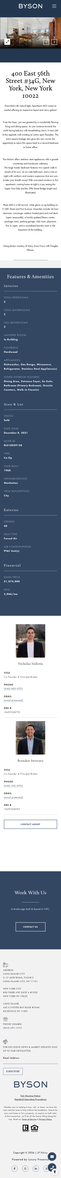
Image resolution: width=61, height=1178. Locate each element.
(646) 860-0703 (13, 688)
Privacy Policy (45, 1119)
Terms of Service (29, 1119)
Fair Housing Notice (31, 1095)
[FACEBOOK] (14, 1169)
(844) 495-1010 (12, 1027)
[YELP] (46, 1169)
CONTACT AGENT (30, 824)
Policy (44, 1152)
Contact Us (30, 926)
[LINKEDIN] (36, 1169)
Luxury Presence (38, 1159)
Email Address (11, 1058)
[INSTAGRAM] (25, 1169)
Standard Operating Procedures (31, 1099)
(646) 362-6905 (13, 785)
